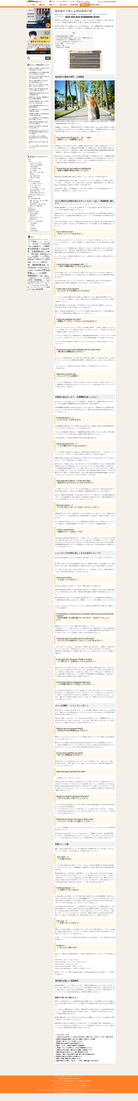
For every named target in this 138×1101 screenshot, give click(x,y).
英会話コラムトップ (59, 14)
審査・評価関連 (36, 259)
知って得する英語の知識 (34, 198)
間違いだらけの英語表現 (36, 206)
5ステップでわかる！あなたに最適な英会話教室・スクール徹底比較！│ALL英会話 (70, 1081)
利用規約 (70, 1076)
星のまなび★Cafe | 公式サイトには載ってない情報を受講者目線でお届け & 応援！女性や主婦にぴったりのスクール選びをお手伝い (70, 1090)
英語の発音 (32, 215)
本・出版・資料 (42, 276)
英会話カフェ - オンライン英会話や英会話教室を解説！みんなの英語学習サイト (70, 1085)
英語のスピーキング (40, 283)
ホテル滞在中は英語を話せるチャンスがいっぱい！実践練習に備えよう (74, 37)
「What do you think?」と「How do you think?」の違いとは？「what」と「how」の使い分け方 (84, 1037)
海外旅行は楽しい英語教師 (63, 47)
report (29, 159)
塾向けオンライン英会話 (70, 1)
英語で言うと (32, 283)
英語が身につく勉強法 (33, 211)
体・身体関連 (42, 249)
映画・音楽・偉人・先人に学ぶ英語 (39, 200)
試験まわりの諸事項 (35, 177)
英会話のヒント (32, 208)
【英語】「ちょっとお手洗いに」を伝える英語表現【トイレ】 (74, 1047)
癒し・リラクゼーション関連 (40, 278)
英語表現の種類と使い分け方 (37, 192)
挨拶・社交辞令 (38, 267)
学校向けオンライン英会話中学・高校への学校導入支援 (84, 1)
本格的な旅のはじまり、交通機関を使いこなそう (68, 39)
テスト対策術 (33, 170)
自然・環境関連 (35, 280)
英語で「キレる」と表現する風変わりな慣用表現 (70, 1045)
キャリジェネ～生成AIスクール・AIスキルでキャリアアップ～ (70, 1092)
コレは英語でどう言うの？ (36, 183)
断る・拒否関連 (36, 270)
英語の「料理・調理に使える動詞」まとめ (68, 1058)
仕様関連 (34, 249)
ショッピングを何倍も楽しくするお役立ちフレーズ (69, 41)
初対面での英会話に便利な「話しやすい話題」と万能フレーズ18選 (75, 1039)
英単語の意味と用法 (35, 191)
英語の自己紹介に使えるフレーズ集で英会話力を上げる (72, 1052)
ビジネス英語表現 (43, 244)
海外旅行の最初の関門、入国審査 (64, 36)
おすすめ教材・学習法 (35, 168)
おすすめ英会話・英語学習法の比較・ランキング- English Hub (70, 1083)
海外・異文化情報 (34, 202)
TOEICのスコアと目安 (35, 163)
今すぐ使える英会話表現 (70, 14)
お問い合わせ (63, 4)
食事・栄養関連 (31, 289)
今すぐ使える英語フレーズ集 (84, 14)
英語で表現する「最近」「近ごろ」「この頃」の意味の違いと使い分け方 (77, 1060)
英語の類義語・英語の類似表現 (40, 285)
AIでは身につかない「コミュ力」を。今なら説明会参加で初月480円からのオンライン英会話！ (39, 131)
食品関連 (39, 289)
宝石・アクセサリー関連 (42, 258)
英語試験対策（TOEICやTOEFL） (38, 204)
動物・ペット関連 (41, 256)
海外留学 (32, 174)
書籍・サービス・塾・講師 (36, 172)
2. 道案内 (32, 225)
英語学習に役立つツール (36, 217)
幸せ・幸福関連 (45, 259)
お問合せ (63, 1076)
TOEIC (29, 161)
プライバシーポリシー (79, 1076)
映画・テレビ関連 (37, 273)
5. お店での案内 (34, 230)
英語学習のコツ (34, 219)
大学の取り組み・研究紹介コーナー (37, 194)
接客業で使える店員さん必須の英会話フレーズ (69, 1043)
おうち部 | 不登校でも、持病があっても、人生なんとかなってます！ (70, 1087)
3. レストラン (33, 226)
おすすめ (30, 179)
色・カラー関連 (45, 280)
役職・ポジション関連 (36, 262)
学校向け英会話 (94, 4)
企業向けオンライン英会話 (56, 1)
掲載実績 (30, 196)
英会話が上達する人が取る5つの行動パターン (69, 1056)
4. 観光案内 (33, 228)
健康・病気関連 (40, 254)
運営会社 (57, 1076)
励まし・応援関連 (31, 256)
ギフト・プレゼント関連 (41, 242)
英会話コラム (38, 1)
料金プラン (52, 4)
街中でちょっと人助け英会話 (35, 221)
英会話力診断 (74, 4)
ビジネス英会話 (34, 187)
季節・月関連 (33, 258)
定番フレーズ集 (60, 45)
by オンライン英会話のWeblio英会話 (107, 1)
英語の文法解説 (34, 213)
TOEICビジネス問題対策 (36, 165)
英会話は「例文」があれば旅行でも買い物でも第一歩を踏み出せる (75, 1054)
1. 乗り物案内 (33, 223)
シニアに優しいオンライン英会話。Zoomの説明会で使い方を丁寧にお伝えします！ (38, 137)
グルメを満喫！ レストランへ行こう (65, 43)
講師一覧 (41, 4)
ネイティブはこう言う (35, 185)
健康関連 (48, 254)
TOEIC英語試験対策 (31, 239)
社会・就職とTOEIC (35, 176)
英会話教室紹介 (32, 209)
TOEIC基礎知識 (34, 166)
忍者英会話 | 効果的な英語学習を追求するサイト (70, 1078)
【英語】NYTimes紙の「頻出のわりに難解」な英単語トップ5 (74, 1050)
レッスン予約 (31, 4)
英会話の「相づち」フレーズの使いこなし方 (69, 1041)
